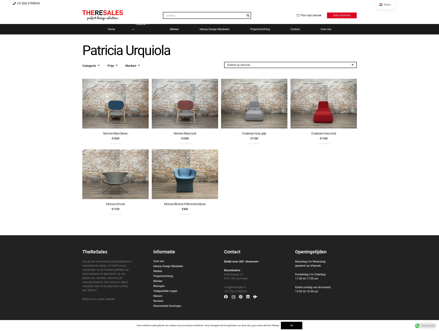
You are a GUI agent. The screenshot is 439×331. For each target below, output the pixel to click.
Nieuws (157, 296)
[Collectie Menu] (133, 29)
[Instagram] (233, 297)
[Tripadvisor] (255, 297)
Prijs (111, 66)
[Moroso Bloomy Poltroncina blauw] (185, 174)
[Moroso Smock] (115, 174)
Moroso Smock (115, 204)
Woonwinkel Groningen (167, 306)
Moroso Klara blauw (115, 133)
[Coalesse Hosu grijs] (254, 103)
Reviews (158, 301)
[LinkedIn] (248, 297)
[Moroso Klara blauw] (115, 103)
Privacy (275, 325)
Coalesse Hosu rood (323, 133)
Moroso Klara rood (185, 133)
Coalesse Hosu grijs (254, 133)
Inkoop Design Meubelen (168, 266)
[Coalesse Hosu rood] (323, 103)
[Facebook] (226, 297)
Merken (130, 66)
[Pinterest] (240, 297)
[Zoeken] (248, 15)
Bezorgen (159, 286)
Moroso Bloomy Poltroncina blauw (185, 204)
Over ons (158, 261)
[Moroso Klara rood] (185, 103)
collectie (109, 299)
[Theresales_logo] (102, 15)
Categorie (89, 66)
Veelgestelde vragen (165, 291)
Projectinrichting (163, 276)
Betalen (157, 281)
